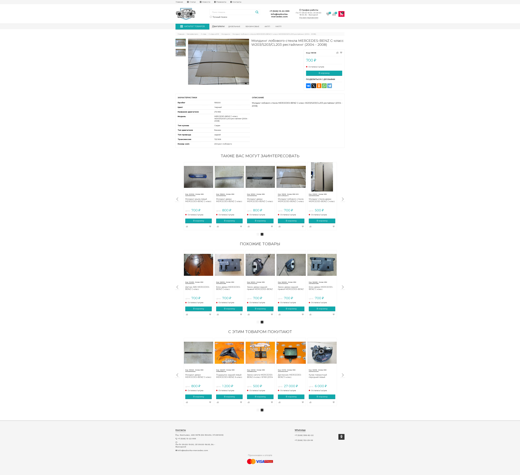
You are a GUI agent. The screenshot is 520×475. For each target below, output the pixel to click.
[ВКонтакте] (308, 85)
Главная (179, 2)
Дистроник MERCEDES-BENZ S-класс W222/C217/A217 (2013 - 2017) (290, 376)
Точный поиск (219, 17)
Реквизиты (221, 2)
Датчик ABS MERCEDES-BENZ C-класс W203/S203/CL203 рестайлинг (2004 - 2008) (197, 288)
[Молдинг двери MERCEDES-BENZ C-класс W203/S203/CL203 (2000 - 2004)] (229, 176)
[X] (313, 85)
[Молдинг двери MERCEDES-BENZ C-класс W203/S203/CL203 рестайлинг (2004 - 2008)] (260, 176)
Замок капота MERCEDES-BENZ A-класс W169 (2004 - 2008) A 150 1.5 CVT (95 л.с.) (260, 376)
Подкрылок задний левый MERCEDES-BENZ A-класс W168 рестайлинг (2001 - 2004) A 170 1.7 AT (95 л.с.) (229, 376)
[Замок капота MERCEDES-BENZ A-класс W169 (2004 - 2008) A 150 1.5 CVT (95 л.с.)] (260, 352)
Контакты (236, 2)
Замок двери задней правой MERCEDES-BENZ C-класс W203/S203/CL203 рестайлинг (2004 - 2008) (260, 288)
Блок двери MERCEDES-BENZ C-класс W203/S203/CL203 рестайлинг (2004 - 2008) (228, 288)
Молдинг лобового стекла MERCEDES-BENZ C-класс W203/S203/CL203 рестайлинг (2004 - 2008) (291, 200)
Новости (206, 2)
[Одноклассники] (319, 85)
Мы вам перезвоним (308, 18)
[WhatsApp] (324, 85)
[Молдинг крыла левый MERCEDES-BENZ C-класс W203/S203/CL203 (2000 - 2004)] (198, 176)
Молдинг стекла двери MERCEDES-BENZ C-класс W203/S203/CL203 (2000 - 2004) (322, 200)
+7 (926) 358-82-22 (304, 435)
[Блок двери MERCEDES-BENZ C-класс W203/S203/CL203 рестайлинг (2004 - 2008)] (229, 264)
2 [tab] (262, 234)
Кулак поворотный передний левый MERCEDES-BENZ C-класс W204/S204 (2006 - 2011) (322, 376)
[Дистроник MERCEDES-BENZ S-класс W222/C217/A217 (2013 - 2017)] (291, 352)
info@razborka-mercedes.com (279, 15)
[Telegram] (329, 85)
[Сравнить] (337, 53)
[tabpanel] (260, 196)
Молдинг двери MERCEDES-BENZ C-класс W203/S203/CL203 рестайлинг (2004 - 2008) (260, 200)
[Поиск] (257, 12)
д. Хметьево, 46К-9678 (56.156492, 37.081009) (200, 435)
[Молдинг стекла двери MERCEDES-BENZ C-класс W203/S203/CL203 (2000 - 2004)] (322, 176)
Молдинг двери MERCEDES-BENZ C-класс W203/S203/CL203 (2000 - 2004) (229, 200)
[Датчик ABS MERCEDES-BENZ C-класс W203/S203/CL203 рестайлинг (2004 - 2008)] (198, 264)
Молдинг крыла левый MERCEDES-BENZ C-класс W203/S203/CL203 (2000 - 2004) (198, 200)
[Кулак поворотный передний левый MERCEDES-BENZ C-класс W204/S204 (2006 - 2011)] (322, 352)
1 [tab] (258, 234)
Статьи (192, 2)
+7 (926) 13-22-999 (279, 11)
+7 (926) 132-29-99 (304, 440)
